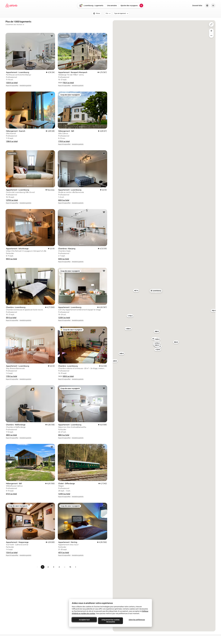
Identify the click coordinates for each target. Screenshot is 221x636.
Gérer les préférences (137, 620)
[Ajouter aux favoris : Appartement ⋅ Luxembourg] (52, 36)
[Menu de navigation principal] (213, 5)
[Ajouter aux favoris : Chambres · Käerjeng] (104, 212)
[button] (12, 83)
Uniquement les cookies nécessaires (111, 621)
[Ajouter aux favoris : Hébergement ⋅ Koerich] (52, 94)
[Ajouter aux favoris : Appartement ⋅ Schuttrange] (52, 212)
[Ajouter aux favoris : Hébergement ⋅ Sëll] (104, 94)
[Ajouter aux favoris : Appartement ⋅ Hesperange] (52, 506)
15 (70, 567)
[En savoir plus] (23, 24)
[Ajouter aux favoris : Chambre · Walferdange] (52, 388)
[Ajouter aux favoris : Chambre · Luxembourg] (52, 271)
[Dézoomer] (211, 30)
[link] (37, 567)
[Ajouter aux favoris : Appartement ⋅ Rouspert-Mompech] (104, 36)
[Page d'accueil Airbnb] (11, 5)
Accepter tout (84, 620)
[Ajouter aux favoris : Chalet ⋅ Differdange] (104, 447)
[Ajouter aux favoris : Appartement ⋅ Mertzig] (104, 506)
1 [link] (42, 567)
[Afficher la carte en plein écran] (211, 24)
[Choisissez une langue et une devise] (207, 5)
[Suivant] (75, 567)
